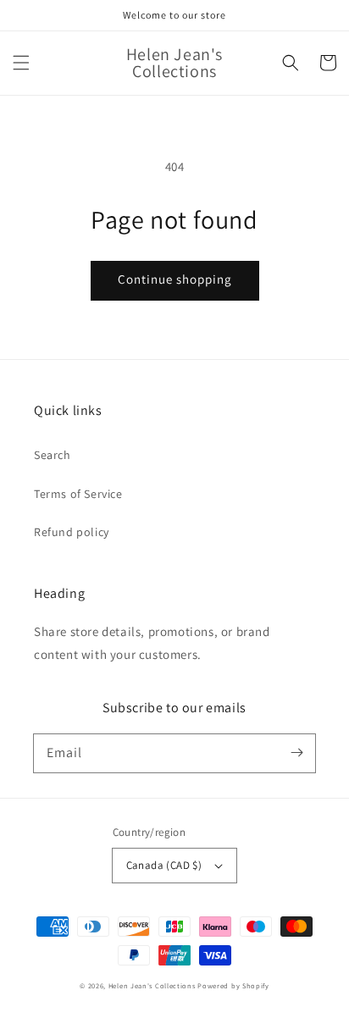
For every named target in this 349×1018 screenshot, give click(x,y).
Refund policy (71, 531)
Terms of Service (78, 493)
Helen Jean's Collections (152, 985)
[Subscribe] (296, 753)
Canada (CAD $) (164, 865)
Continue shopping (175, 279)
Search (52, 454)
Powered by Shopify (233, 985)
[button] (21, 62)
